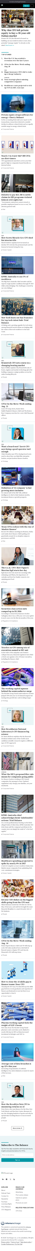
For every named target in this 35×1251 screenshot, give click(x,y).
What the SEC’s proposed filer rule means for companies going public (17, 775)
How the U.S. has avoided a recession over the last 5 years (16, 59)
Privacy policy (5, 1242)
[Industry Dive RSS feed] (14, 1179)
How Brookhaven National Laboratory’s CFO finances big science (15, 731)
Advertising (19, 1192)
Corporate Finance (8, 129)
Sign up (26, 5)
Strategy (5, 461)
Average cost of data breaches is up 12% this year (16, 1065)
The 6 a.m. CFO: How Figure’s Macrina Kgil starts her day (15, 569)
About (3, 1190)
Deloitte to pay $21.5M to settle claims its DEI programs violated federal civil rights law (16, 197)
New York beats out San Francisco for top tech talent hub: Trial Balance (17, 320)
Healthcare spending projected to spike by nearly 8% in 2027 (17, 862)
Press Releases (6, 1207)
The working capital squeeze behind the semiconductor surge (16, 689)
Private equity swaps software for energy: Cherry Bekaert (17, 116)
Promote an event (21, 1203)
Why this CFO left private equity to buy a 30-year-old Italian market (15, 33)
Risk (4, 209)
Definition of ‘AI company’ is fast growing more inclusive (16, 489)
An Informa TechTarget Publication (18, 1)
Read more (9, 45)
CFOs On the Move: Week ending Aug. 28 (17, 65)
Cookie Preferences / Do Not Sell (11, 1244)
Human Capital (7, 250)
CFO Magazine (6, 1210)
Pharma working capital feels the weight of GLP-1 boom (17, 1024)
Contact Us (4, 1196)
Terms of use (15, 1242)
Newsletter (4, 1199)
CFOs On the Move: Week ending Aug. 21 (16, 405)
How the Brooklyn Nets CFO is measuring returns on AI (15, 1105)
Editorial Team (5, 1193)
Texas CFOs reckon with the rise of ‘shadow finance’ (17, 528)
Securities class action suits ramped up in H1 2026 (14, 610)
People (5, 377)
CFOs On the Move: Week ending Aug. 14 (16, 942)
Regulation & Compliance (10, 621)
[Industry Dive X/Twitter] (10, 1179)
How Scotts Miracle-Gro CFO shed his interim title (17, 239)
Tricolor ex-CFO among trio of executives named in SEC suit (15, 648)
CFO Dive (19, 1211)
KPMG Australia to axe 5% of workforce (14, 278)
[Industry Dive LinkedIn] (3, 1179)
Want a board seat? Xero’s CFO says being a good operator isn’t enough (16, 449)
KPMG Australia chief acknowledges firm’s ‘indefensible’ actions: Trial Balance (17, 818)
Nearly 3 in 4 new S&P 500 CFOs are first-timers (15, 157)
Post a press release (22, 1195)
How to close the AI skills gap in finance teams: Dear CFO (16, 983)
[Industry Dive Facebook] (6, 1179)
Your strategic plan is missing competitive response (16, 80)
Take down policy (25, 1242)
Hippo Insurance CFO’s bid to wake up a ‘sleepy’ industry (18, 73)
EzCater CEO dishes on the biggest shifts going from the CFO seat (17, 901)
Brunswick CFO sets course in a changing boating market (15, 364)
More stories (16, 1128)
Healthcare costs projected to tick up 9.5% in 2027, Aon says (18, 86)
